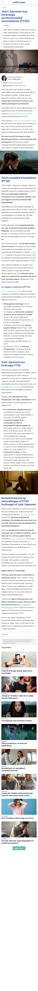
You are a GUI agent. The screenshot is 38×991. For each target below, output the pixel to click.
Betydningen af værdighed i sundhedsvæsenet (13, 769)
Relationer (4, 669)
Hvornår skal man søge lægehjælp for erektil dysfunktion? (17, 842)
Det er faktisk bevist (28, 514)
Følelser (4, 791)
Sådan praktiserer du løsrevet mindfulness (14, 744)
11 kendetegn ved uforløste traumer (16, 721)
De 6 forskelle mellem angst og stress (17, 818)
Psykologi (4, 7)
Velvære (4, 741)
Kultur (3, 694)
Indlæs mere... (19, 848)
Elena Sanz (17, 79)
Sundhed (4, 839)
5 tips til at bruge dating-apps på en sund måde (16, 672)
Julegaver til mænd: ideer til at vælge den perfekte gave (17, 697)
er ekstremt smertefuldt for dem (24, 121)
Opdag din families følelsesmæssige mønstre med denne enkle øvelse (17, 794)
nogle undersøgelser (18, 539)
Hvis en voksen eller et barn (11, 291)
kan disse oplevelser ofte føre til (20, 114)
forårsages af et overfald (10, 387)
